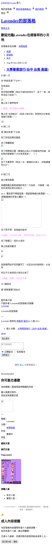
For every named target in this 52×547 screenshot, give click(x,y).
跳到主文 (5, 28)
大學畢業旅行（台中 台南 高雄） (33, 329)
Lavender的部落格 (18, 20)
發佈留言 (5, 355)
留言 (25, 321)
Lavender (5, 306)
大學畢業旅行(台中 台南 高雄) (27, 69)
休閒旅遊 (23, 46)
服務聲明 (29, 510)
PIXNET (13, 507)
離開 (15, 542)
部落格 (9, 55)
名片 (8, 58)
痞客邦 (20, 321)
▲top (3, 333)
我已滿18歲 (6, 542)
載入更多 (5, 339)
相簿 (8, 52)
